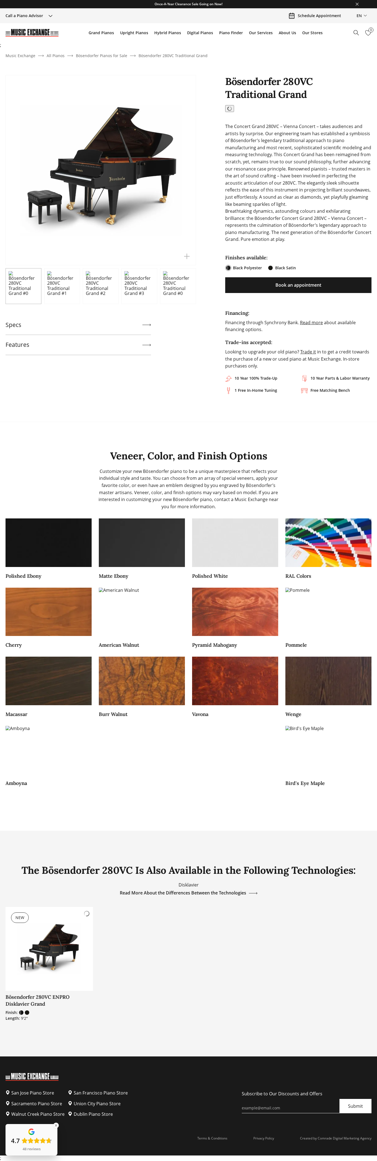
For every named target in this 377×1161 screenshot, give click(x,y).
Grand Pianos (101, 32)
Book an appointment (298, 285)
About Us (287, 32)
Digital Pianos (200, 32)
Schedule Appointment (319, 15)
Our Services (261, 32)
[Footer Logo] (32, 1079)
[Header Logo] (32, 33)
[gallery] (187, 256)
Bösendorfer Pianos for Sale (101, 55)
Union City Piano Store (97, 1103)
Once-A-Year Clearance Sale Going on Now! (188, 4)
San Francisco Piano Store (101, 1092)
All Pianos (56, 55)
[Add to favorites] (229, 108)
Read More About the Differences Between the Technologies (183, 893)
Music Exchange (20, 55)
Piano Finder (231, 32)
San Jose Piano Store (32, 1092)
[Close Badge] (56, 1125)
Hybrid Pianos (167, 32)
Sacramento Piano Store (36, 1103)
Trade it (308, 352)
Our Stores (312, 32)
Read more (311, 322)
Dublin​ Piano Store (93, 1114)
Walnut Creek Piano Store (38, 1114)
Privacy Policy (263, 1138)
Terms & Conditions (212, 1138)
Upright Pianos (134, 32)
